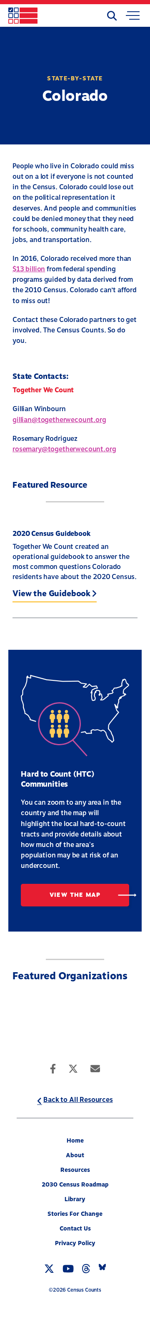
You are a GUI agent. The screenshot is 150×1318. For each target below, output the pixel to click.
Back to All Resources (78, 1100)
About (75, 1155)
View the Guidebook (51, 594)
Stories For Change (75, 1214)
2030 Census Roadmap (75, 1184)
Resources (75, 1170)
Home (75, 1140)
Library (75, 1199)
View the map (75, 895)
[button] (133, 17)
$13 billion (28, 269)
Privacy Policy (75, 1243)
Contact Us (75, 1228)
